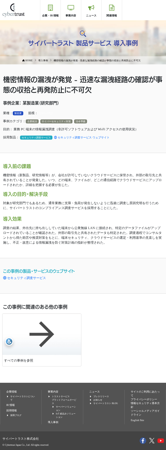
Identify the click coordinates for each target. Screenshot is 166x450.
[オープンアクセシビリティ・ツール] (9, 342)
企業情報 (11, 391)
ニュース (91, 15)
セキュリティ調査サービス (26, 278)
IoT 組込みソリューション (66, 415)
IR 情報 (10, 405)
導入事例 (53, 422)
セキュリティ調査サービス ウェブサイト (83, 137)
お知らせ (97, 400)
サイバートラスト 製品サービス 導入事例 (83, 42)
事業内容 (71, 15)
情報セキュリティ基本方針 (145, 405)
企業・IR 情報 (50, 15)
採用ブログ (15, 415)
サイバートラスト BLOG (105, 403)
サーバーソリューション (66, 408)
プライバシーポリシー (144, 399)
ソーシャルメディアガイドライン (145, 413)
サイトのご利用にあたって (145, 393)
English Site (137, 420)
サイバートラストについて (22, 398)
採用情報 (11, 410)
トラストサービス (61, 396)
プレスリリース (101, 396)
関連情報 (111, 15)
